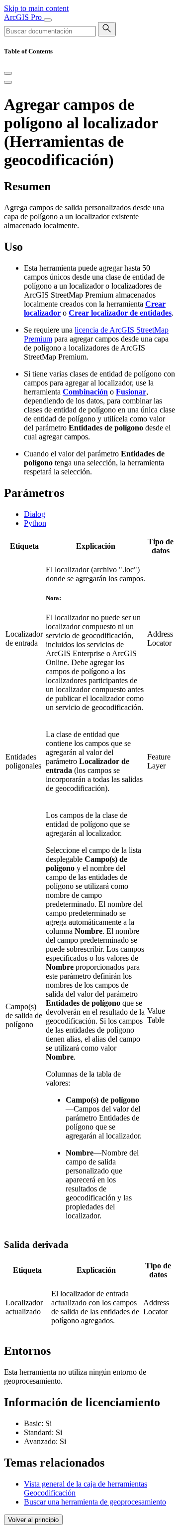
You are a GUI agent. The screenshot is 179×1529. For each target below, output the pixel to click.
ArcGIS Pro (24, 17)
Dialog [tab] (34, 514)
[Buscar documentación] (107, 29)
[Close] (8, 73)
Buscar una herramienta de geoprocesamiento (95, 1502)
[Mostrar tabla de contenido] (8, 82)
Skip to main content (36, 8)
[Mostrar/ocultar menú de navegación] (48, 19)
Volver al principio (33, 1520)
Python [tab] (35, 523)
